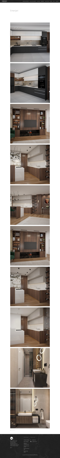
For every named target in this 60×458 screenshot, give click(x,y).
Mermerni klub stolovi (26, 451)
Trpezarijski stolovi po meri (26, 446)
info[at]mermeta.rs (34, 441)
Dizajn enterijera (26, 441)
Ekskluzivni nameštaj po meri (26, 444)
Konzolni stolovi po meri (26, 449)
